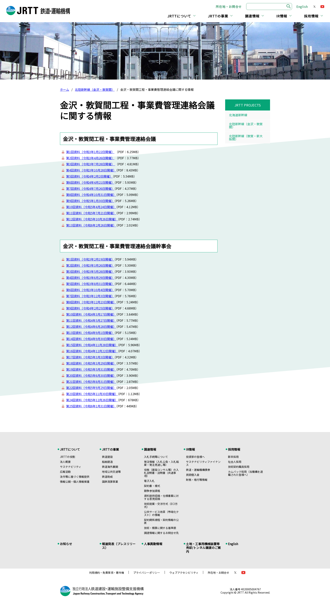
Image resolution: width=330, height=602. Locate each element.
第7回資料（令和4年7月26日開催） (90, 188)
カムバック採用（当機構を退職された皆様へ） (245, 473)
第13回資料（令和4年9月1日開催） (90, 332)
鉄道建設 (107, 457)
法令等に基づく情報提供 (74, 477)
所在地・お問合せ (229, 6)
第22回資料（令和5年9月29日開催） (91, 387)
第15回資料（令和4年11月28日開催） (92, 345)
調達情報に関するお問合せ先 (161, 533)
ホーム (64, 89)
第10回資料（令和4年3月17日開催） (91, 314)
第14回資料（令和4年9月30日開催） (91, 338)
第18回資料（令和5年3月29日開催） (91, 363)
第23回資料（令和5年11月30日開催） (92, 394)
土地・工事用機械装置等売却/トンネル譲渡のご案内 (203, 547)
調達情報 (252, 15)
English (302, 6)
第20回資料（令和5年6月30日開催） (91, 375)
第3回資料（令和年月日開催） (90, 271)
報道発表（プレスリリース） (119, 545)
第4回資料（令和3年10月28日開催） (91, 170)
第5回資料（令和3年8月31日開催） (90, 283)
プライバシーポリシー (146, 572)
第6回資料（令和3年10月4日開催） (90, 290)
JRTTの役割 (67, 457)
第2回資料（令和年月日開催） (90, 158)
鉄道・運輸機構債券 (198, 470)
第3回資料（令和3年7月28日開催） (90, 164)
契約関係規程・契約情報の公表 (161, 521)
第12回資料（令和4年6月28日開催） (91, 326)
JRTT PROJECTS (248, 104)
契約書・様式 (152, 486)
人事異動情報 (153, 543)
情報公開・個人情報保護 (74, 481)
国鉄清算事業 (110, 481)
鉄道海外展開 (110, 467)
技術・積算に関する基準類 (160, 528)
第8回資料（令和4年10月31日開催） (91, 194)
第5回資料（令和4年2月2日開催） (89, 176)
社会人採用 (234, 462)
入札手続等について (156, 457)
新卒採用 (233, 457)
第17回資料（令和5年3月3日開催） (90, 357)
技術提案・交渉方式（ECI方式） (161, 505)
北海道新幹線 (238, 115)
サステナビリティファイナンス (203, 463)
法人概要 (65, 462)
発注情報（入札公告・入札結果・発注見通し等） (161, 463)
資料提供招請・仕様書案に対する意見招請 (161, 497)
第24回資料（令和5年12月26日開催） (92, 400)
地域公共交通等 (111, 472)
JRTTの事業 (218, 15)
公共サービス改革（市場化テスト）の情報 (161, 513)
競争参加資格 (152, 491)
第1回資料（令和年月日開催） (90, 259)
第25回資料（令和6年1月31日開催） (91, 406)
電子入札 (149, 481)
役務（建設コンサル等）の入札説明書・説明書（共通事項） (161, 473)
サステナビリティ (70, 467)
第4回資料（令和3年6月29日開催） (90, 277)
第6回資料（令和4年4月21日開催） (90, 182)
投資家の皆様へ (195, 457)
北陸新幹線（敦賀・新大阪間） (246, 137)
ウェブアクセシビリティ (183, 572)
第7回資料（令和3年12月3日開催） (90, 296)
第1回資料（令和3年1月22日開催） (90, 151)
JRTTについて (179, 15)
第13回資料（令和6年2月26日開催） (91, 225)
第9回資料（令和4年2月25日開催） (90, 308)
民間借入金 (192, 475)
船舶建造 (107, 462)
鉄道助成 (107, 477)
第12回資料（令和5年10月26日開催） (92, 219)
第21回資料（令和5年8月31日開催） (91, 381)
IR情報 (281, 15)
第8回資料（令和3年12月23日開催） (91, 302)
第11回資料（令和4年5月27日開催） (91, 320)
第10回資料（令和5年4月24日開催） (91, 207)
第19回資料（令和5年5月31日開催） (91, 369)
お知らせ (66, 543)
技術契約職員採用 (238, 467)
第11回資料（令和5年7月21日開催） (91, 213)
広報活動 (65, 472)
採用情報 (311, 15)
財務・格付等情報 (196, 480)
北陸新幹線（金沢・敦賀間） (95, 89)
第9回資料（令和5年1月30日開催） (90, 200)
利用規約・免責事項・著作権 (106, 572)
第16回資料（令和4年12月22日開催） (92, 351)
